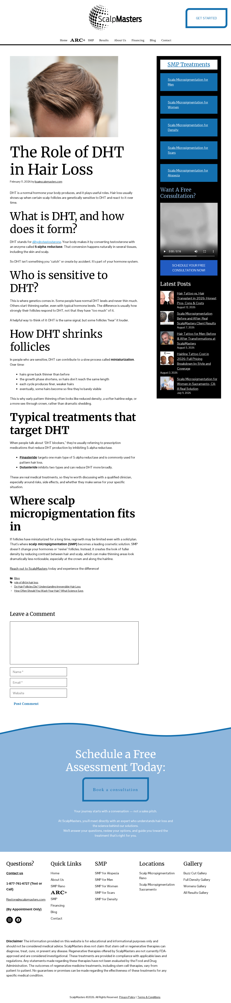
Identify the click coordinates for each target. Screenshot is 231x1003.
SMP (91, 40)
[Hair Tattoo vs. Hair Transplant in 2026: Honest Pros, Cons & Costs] (167, 298)
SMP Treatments (188, 64)
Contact (166, 40)
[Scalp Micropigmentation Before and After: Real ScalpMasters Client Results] (167, 318)
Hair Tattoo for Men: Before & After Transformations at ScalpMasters (196, 339)
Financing (138, 40)
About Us (120, 40)
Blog (153, 40)
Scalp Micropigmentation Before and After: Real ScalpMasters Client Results (196, 318)
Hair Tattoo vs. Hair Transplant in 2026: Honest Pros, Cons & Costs (196, 298)
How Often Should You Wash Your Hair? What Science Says (48, 590)
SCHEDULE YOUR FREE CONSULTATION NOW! (188, 267)
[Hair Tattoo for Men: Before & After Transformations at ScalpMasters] (167, 338)
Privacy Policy (127, 997)
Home (63, 40)
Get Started (206, 18)
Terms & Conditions (148, 997)
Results (104, 40)
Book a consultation (115, 789)
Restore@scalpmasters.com (25, 899)
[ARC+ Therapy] (59, 892)
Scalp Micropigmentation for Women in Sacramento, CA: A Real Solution (197, 384)
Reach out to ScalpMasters (28, 568)
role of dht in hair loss (26, 582)
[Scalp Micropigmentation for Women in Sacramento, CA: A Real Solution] (167, 384)
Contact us (14, 873)
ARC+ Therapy (77, 40)
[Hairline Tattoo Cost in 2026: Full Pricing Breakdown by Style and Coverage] (167, 358)
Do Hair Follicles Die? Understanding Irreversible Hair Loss (47, 586)
